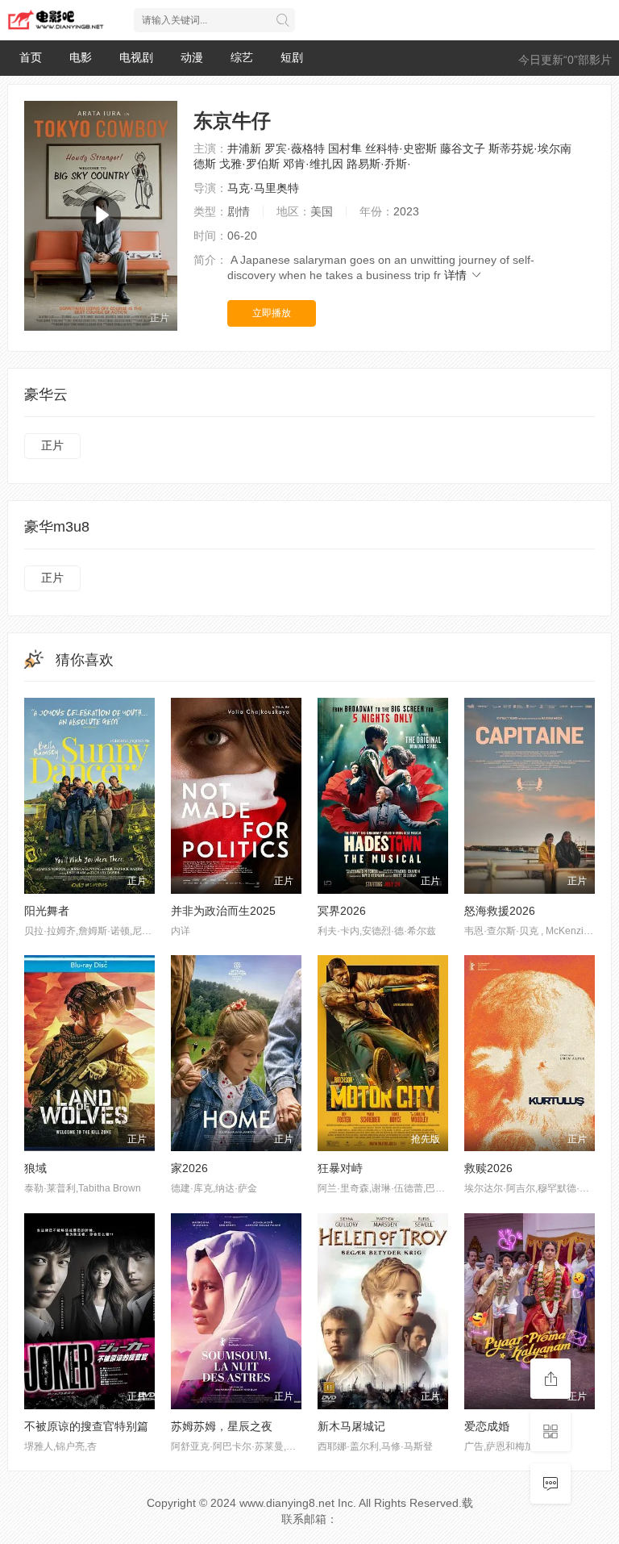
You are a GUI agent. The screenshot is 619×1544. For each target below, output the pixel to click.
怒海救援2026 (499, 910)
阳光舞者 (46, 910)
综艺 (242, 57)
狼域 (35, 1168)
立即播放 (271, 313)
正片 (52, 445)
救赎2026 (488, 1168)
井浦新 (244, 148)
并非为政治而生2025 (223, 910)
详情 (457, 275)
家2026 (189, 1168)
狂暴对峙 (340, 1168)
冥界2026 (342, 910)
